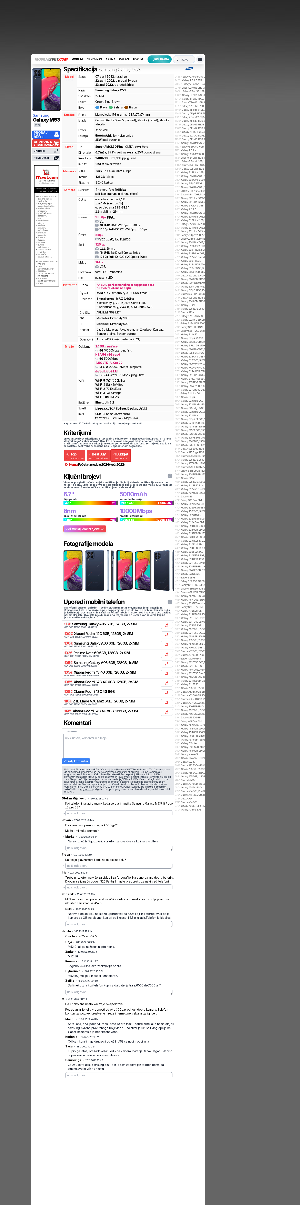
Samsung (41, 115)
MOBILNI (77, 59)
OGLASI (124, 59)
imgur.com (85, 789)
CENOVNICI (94, 59)
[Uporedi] (167, 625)
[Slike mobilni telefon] (72, 570)
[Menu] (200, 59)
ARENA (111, 59)
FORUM (138, 59)
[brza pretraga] (176, 59)
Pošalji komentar (76, 761)
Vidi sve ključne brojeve (82, 529)
